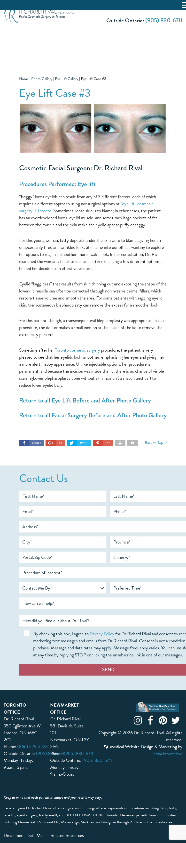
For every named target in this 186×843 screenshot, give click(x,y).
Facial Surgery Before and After (91, 415)
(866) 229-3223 (32, 746)
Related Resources (67, 835)
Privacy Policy (102, 633)
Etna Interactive (168, 753)
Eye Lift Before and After (83, 400)
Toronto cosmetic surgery (77, 350)
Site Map (36, 835)
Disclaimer (13, 835)
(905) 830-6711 (163, 20)
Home (24, 79)
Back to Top (154, 443)
